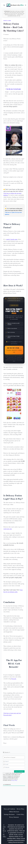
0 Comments (6, 34)
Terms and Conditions (9, 809)
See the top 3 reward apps (13, 89)
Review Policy (20, 809)
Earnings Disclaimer (9, 814)
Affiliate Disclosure (14, 811)
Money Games (7, 20)
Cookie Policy (20, 814)
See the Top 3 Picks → (14, 350)
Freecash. (13, 679)
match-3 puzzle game (11, 239)
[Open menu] (25, 5)
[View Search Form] (4, 5)
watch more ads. (7, 529)
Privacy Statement (14, 817)
